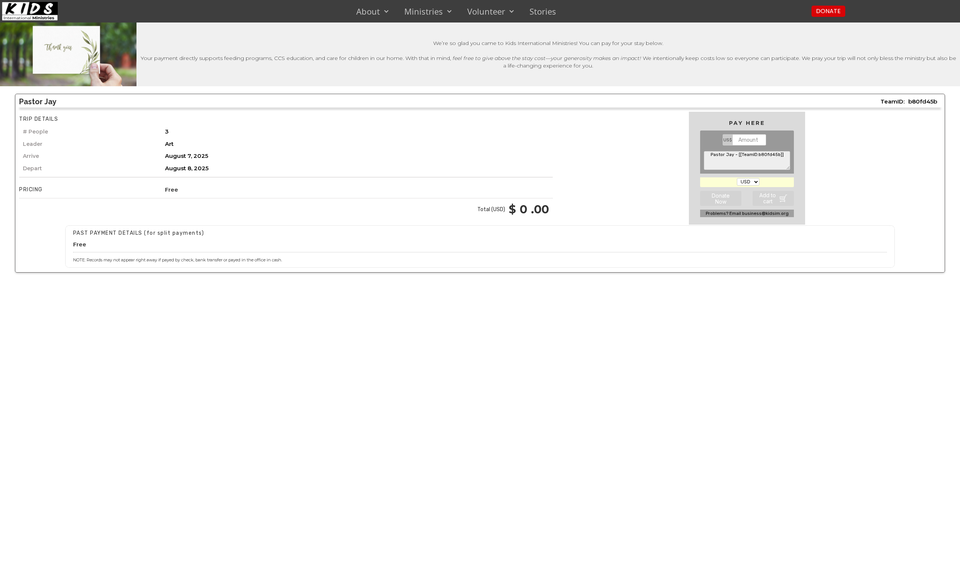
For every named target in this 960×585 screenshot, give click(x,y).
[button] (373, 11)
